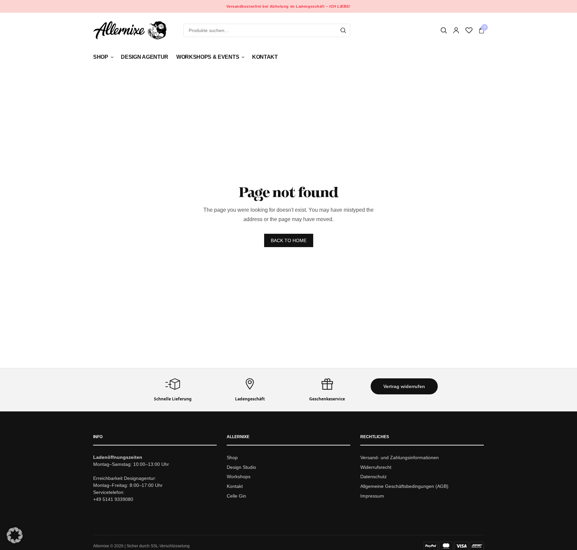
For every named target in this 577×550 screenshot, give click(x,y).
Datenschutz (373, 477)
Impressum (372, 496)
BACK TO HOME (289, 240)
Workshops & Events (207, 57)
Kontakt (265, 57)
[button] (404, 386)
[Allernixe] (130, 30)
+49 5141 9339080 (113, 499)
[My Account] (456, 30)
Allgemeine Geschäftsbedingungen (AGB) (404, 486)
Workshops (238, 477)
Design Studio (241, 467)
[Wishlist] (468, 30)
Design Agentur (144, 57)
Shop (100, 57)
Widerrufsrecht (375, 467)
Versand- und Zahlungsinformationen (399, 457)
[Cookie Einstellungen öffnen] (15, 541)
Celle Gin (236, 496)
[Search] (343, 30)
